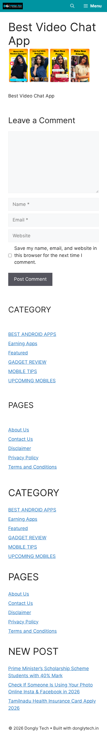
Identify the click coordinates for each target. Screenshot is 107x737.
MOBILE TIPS (22, 371)
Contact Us (20, 439)
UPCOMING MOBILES (32, 380)
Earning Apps (22, 343)
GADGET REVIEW (27, 362)
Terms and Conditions (32, 467)
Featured (18, 353)
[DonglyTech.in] (13, 6)
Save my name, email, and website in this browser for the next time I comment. (55, 255)
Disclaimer (19, 448)
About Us (18, 430)
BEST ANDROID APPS (32, 334)
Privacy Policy (23, 457)
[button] (72, 6)
